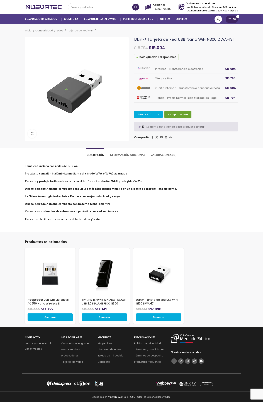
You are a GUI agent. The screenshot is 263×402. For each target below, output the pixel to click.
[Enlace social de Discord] (201, 361)
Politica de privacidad (147, 343)
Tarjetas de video (72, 362)
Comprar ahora (178, 114)
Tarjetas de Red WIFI (80, 30)
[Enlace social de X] (156, 137)
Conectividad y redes (49, 30)
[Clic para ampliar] (32, 133)
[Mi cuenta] (218, 19)
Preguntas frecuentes (148, 362)
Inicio (28, 30)
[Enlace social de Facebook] (152, 137)
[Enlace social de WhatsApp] (170, 137)
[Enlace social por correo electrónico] (161, 137)
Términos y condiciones (149, 349)
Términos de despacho (148, 355)
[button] (50, 317)
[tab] (95, 153)
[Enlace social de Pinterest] (166, 137)
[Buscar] (135, 7)
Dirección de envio (109, 349)
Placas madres (70, 349)
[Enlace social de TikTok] (194, 361)
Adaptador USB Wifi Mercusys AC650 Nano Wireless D (48, 301)
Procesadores (69, 355)
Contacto (104, 362)
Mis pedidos (105, 343)
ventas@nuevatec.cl (38, 343)
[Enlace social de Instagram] (181, 361)
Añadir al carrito (148, 114)
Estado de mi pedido (110, 355)
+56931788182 (162, 9)
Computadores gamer (75, 343)
